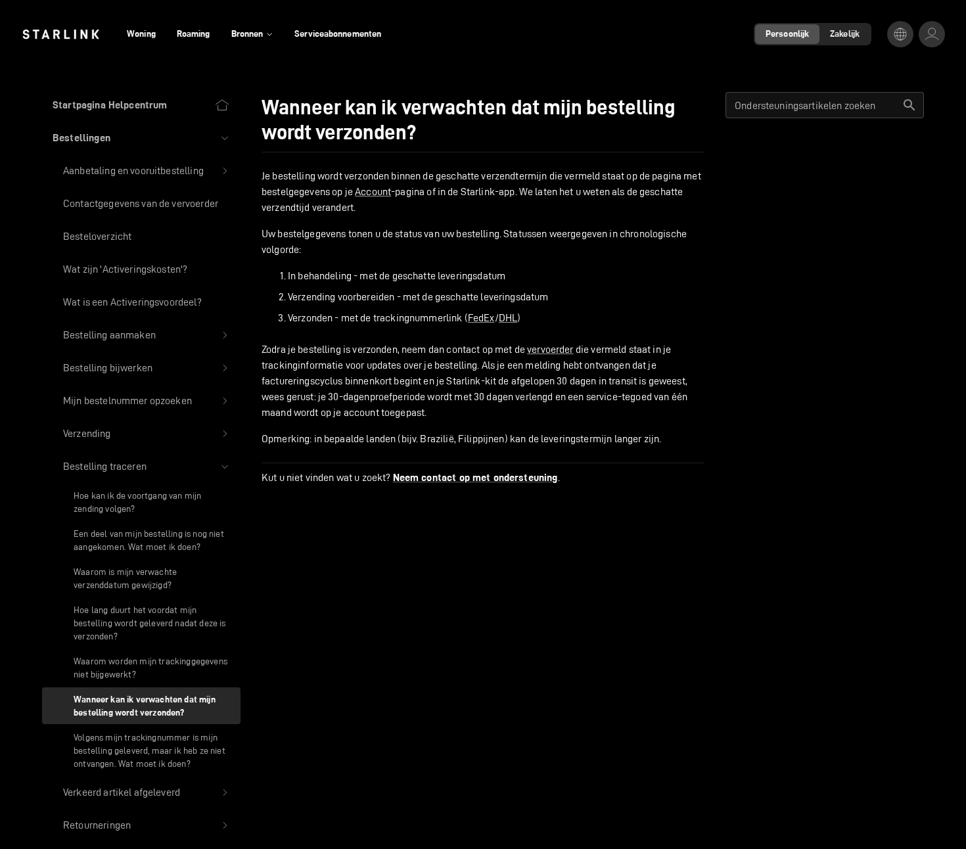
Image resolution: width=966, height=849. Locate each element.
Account (373, 191)
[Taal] (900, 34)
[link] (61, 34)
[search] (909, 105)
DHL (508, 317)
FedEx (481, 317)
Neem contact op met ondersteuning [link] (475, 477)
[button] (141, 138)
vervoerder (550, 349)
